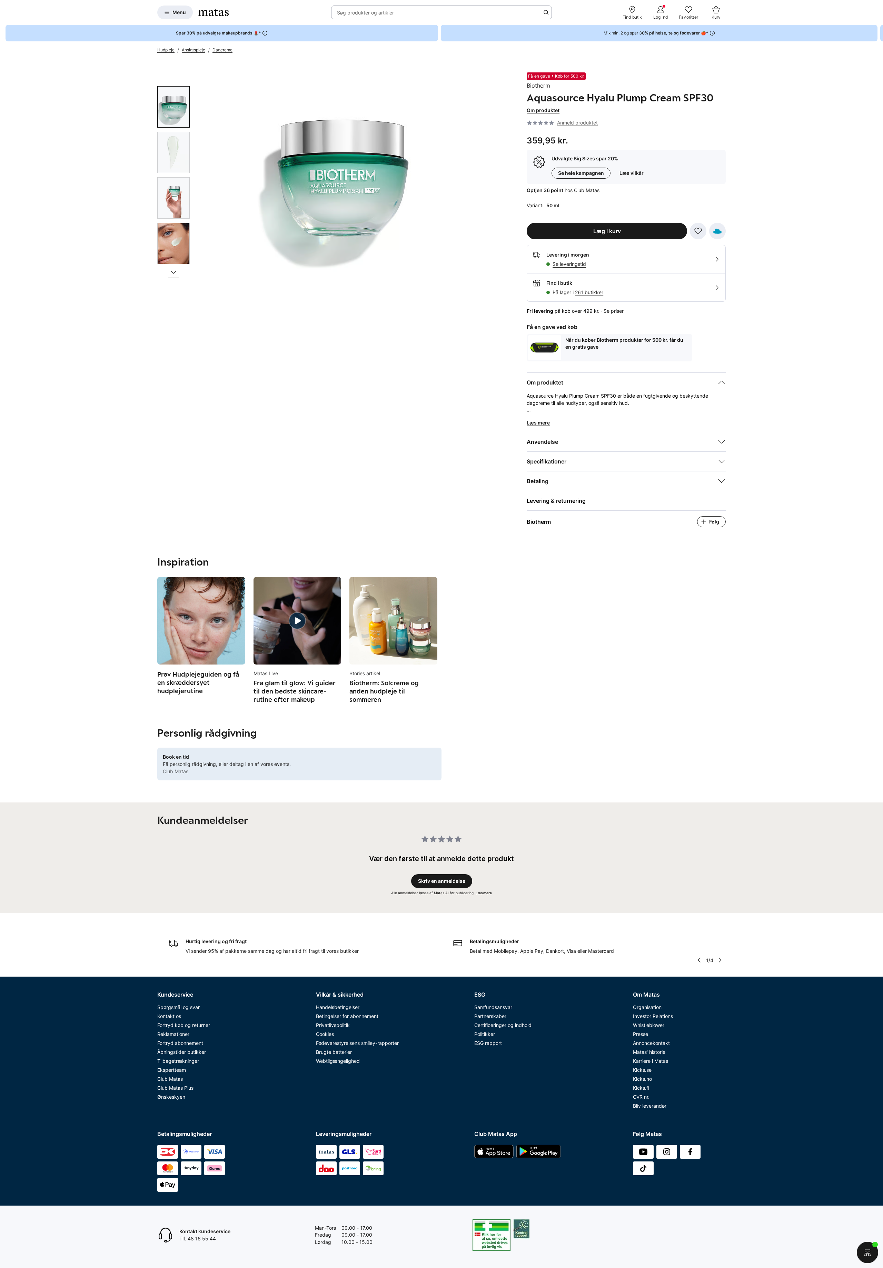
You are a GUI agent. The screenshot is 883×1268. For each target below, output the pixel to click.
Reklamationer (173, 1034)
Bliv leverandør (649, 1106)
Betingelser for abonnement (347, 1016)
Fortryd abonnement (180, 1043)
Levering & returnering (556, 500)
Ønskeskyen (171, 1097)
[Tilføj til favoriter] (698, 231)
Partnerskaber (490, 1016)
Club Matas (170, 1079)
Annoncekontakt (651, 1043)
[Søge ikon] (546, 12)
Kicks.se (642, 1070)
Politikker (484, 1034)
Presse (640, 1034)
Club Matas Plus (175, 1088)
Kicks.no (642, 1079)
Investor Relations (653, 1016)
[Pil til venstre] (699, 960)
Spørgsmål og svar (178, 1007)
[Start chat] (867, 1252)
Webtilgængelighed (338, 1061)
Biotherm (538, 85)
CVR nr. (641, 1097)
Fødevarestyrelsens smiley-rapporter (357, 1043)
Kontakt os (169, 1016)
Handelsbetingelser (337, 1007)
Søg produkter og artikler (365, 13)
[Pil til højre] (877, 33)
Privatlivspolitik (333, 1025)
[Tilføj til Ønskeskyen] (717, 231)
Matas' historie (649, 1052)
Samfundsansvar (493, 1007)
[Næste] (173, 272)
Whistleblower (648, 1025)
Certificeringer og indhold (503, 1025)
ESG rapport (488, 1043)
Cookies (325, 1034)
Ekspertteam (171, 1070)
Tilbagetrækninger (178, 1061)
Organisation (647, 1007)
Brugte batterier (334, 1052)
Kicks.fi (641, 1088)
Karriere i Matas (650, 1061)
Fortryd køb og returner (183, 1025)
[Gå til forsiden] (213, 12)
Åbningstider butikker (181, 1052)
